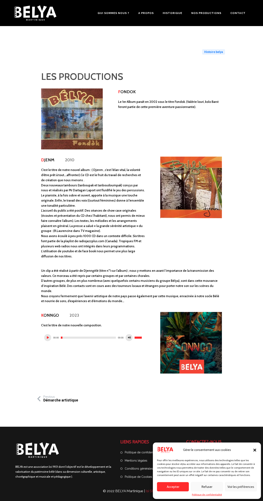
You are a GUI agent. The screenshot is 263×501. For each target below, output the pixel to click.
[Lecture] (47, 337)
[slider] (138, 337)
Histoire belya (213, 52)
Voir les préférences (240, 487)
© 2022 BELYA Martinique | (124, 491)
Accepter (173, 487)
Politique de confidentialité (207, 494)
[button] (255, 450)
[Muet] (129, 337)
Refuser (207, 487)
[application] (93, 337)
